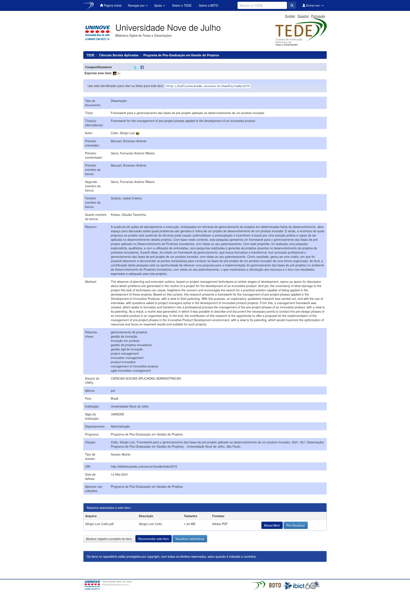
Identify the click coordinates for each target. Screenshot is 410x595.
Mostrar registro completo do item (109, 539)
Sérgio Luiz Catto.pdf (99, 524)
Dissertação (119, 101)
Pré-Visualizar (295, 525)
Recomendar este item (153, 539)
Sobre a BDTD (208, 5)
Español (303, 16)
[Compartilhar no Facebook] (143, 67)
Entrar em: (313, 5)
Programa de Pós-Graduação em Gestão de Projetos (181, 55)
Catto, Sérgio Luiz (123, 133)
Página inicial (112, 5)
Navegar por (137, 5)
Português (318, 16)
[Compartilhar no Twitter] (135, 67)
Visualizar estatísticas (189, 539)
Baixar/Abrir (272, 525)
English (290, 16)
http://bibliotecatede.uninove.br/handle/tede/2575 (144, 466)
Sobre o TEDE (181, 5)
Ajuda (158, 5)
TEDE (90, 55)
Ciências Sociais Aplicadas (119, 55)
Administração (120, 426)
